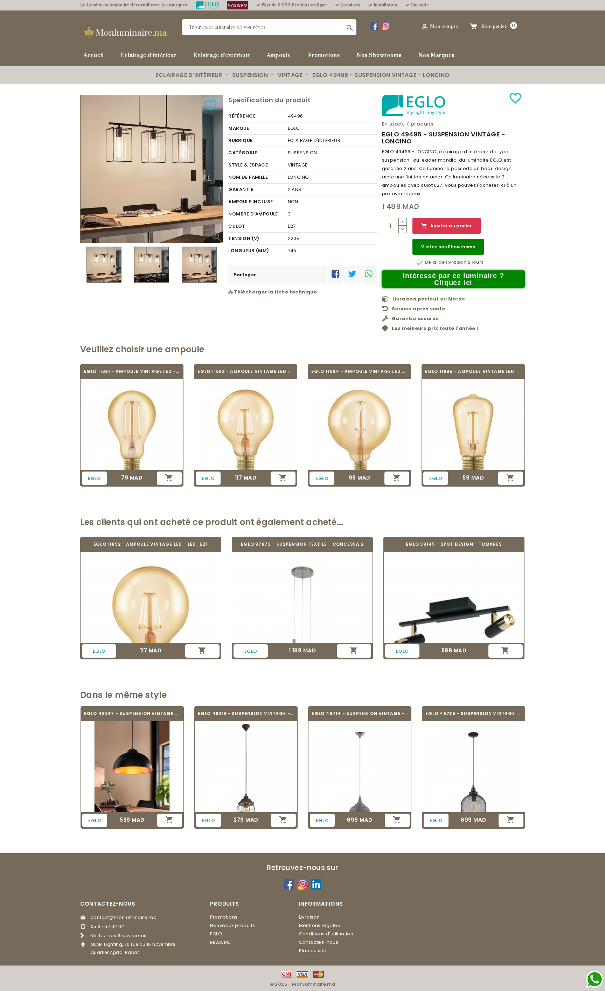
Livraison (309, 917)
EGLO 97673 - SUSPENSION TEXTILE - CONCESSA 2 (302, 544)
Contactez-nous (107, 903)
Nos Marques (436, 55)
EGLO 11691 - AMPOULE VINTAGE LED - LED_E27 (132, 371)
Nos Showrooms (379, 55)
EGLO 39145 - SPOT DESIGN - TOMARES (454, 544)
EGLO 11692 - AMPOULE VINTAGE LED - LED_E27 (245, 371)
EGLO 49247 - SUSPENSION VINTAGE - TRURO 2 (132, 713)
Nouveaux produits (232, 925)
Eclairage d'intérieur (148, 55)
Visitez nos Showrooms (448, 247)
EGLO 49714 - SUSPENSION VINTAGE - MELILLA (360, 713)
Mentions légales (319, 925)
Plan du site (313, 950)
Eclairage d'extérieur (222, 55)
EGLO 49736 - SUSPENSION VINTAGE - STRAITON (473, 713)
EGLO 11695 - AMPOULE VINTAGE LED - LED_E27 (473, 371)
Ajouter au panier (446, 226)
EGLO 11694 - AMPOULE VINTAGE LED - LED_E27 (359, 371)
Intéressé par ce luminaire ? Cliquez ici (453, 279)
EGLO (216, 933)
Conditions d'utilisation (326, 933)
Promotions (324, 55)
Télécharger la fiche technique (275, 292)
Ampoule (279, 55)
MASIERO (220, 942)
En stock (393, 123)
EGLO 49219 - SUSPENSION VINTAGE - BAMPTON (246, 713)
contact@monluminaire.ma (124, 917)
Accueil (94, 55)
